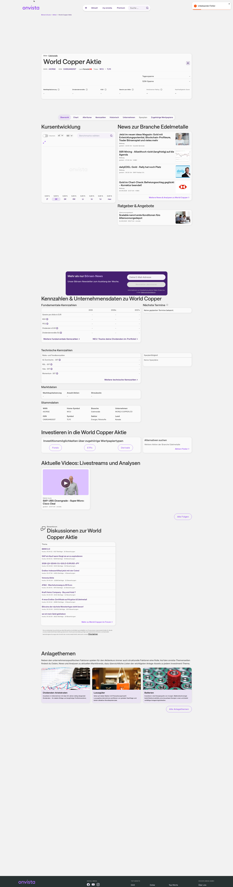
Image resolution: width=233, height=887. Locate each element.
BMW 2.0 (46, 549)
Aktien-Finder (181, 449)
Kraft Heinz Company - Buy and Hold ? (59, 592)
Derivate (125, 447)
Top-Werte (173, 885)
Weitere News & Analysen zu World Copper (168, 197)
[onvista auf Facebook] (88, 885)
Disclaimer (93, 634)
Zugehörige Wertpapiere (162, 117)
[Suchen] (147, 8)
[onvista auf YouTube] (93, 885)
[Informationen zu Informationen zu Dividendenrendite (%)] (61, 333)
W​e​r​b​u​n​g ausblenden (138, 33)
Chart (75, 117)
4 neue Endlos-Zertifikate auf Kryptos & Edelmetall (64, 599)
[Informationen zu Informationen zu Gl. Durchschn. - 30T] (60, 360)
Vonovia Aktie (48, 578)
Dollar (152, 885)
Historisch (114, 117)
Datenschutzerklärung (148, 292)
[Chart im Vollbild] (44, 142)
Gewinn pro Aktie (125, 90)
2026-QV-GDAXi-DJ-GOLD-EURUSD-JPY (60, 563)
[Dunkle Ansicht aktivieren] (34, 1)
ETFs (89, 447)
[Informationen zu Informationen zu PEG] (47, 323)
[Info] (59, 89)
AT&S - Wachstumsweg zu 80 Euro (57, 585)
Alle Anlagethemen (179, 709)
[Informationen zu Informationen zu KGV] (47, 319)
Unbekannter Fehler (206, 6)
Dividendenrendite (78, 90)
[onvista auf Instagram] (98, 885)
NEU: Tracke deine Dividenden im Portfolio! (114, 339)
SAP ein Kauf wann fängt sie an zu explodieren (62, 556)
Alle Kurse (87, 117)
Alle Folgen (183, 516)
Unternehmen (129, 117)
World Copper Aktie (65, 15)
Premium (121, 8)
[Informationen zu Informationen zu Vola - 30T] (51, 369)
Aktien (54, 15)
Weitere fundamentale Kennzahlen (60, 339)
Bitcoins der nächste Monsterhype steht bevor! (62, 606)
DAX (133, 885)
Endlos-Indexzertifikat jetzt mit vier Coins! (60, 570)
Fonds (55, 447)
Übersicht (64, 117)
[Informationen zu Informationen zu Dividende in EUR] (57, 328)
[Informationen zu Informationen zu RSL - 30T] (51, 364)
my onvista (107, 8)
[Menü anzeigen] (86, 8)
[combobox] (95, 135)
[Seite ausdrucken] (188, 63)
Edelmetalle (53, 56)
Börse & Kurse (46, 15)
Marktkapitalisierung (50, 90)
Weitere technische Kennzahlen (120, 379)
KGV (102, 90)
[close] (229, 4)
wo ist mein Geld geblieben (54, 614)
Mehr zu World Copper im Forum (96, 622)
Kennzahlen (101, 117)
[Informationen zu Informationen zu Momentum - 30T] (57, 373)
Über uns (202, 885)
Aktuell (94, 8)
